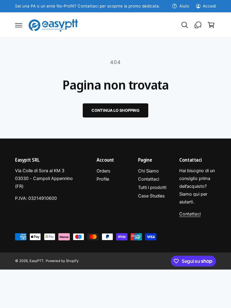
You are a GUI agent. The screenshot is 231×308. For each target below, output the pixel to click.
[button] (18, 25)
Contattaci (148, 179)
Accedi (209, 6)
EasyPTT (36, 261)
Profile (103, 179)
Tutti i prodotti (152, 187)
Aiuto (184, 6)
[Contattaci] (198, 25)
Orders (103, 171)
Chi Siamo (148, 171)
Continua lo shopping (115, 110)
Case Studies (151, 196)
